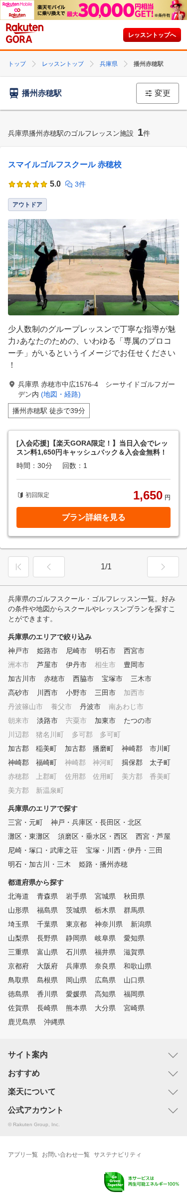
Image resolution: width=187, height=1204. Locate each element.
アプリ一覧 (23, 1154)
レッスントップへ (152, 34)
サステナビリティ (118, 1154)
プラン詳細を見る (94, 517)
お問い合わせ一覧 (66, 1154)
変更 (163, 93)
